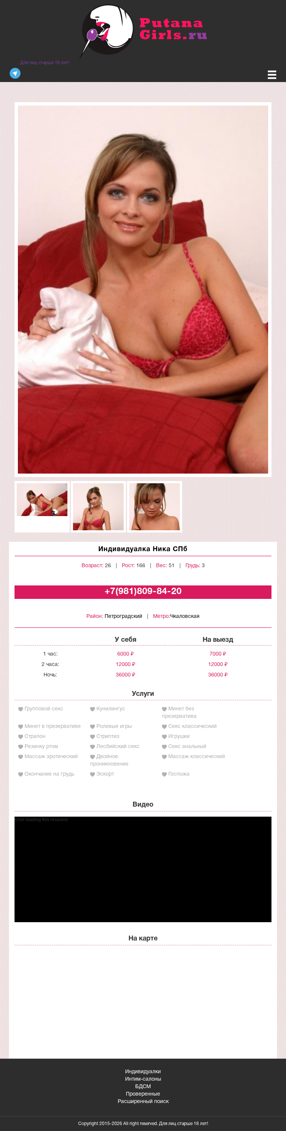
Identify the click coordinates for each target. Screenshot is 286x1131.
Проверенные (143, 1094)
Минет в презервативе (53, 726)
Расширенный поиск (143, 1101)
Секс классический (192, 726)
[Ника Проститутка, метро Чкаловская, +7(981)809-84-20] (143, 290)
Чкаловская (185, 616)
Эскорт (105, 774)
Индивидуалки (143, 1071)
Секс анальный (187, 746)
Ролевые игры (114, 726)
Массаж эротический (51, 756)
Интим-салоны (143, 1079)
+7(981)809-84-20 (143, 592)
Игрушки (179, 736)
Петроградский (123, 616)
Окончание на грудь (49, 774)
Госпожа (179, 774)
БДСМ (143, 1086)
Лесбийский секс (118, 746)
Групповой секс (44, 709)
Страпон (35, 736)
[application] (143, 869)
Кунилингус (110, 709)
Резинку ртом (41, 746)
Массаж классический (196, 756)
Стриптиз (107, 736)
